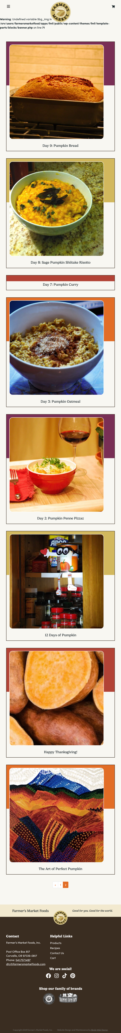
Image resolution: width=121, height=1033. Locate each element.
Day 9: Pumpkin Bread (60, 146)
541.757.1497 (23, 960)
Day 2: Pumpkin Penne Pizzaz (60, 518)
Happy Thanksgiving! (60, 752)
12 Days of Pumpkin (60, 635)
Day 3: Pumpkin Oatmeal (60, 401)
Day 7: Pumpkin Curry (60, 284)
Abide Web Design (99, 1029)
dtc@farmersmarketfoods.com (25, 964)
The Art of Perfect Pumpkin (60, 869)
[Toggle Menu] (8, 6)
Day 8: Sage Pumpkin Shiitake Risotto (60, 262)
